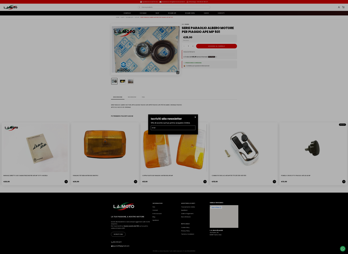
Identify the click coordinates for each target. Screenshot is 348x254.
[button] (195, 117)
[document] (174, 127)
